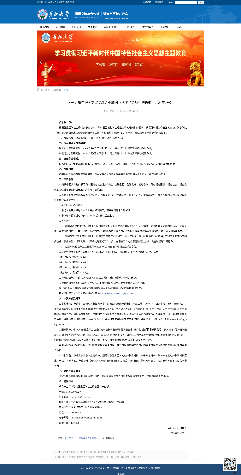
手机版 (120, 474)
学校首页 (147, 2)
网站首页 (44, 27)
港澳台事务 (148, 27)
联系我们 (159, 2)
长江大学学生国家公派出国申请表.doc (82, 438)
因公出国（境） (112, 27)
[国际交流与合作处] (94, 20)
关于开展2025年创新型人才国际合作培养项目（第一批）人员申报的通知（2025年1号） (102, 457)
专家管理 (92, 27)
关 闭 (234, 473)
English (170, 2)
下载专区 (165, 27)
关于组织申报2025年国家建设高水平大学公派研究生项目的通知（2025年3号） (98, 452)
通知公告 (57, 90)
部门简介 (60, 27)
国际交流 (76, 27)
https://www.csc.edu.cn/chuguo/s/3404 (116, 293)
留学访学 (130, 27)
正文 (66, 90)
